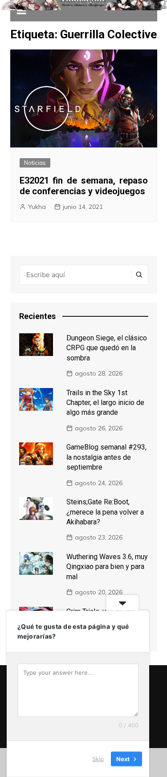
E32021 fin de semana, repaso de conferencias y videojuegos (84, 185)
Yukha (37, 207)
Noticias (35, 162)
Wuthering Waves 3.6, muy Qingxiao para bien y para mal (107, 566)
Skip (98, 758)
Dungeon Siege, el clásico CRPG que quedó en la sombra (106, 348)
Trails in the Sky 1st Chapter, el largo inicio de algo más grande (105, 402)
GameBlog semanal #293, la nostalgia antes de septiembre (106, 457)
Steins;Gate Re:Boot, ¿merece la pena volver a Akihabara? (105, 512)
